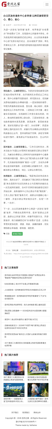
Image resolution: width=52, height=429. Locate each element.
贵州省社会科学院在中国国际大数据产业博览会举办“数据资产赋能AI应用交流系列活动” (25, 276)
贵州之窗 (15, 250)
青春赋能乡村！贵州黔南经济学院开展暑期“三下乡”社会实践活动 (26, 297)
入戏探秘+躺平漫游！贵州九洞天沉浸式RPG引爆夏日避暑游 (38, 400)
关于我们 (14, 412)
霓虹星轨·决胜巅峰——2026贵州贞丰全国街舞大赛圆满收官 (26, 312)
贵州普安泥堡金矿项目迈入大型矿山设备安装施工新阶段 (26, 335)
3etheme (33, 425)
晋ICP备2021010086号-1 (26, 421)
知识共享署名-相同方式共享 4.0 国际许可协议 (28, 242)
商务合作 (37, 412)
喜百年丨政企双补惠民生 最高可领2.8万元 (26, 319)
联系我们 (26, 412)
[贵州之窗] (11, 4)
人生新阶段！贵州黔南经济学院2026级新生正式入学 (26, 290)
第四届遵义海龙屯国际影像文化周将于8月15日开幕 (38, 378)
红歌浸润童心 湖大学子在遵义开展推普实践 (26, 284)
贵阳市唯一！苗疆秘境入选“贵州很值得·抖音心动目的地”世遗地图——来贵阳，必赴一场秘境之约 (14, 400)
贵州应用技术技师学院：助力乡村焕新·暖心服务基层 (26, 305)
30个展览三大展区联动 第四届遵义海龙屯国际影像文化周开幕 (26, 344)
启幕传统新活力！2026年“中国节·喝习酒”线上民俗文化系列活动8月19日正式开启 (26, 326)
